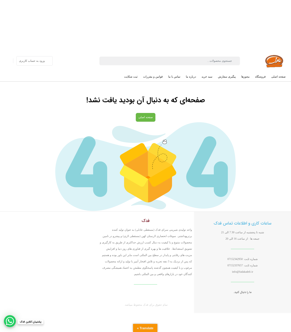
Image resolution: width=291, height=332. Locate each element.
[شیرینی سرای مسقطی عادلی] (275, 61)
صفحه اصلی (145, 117)
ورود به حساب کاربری (32, 60)
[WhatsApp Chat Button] (10, 321)
